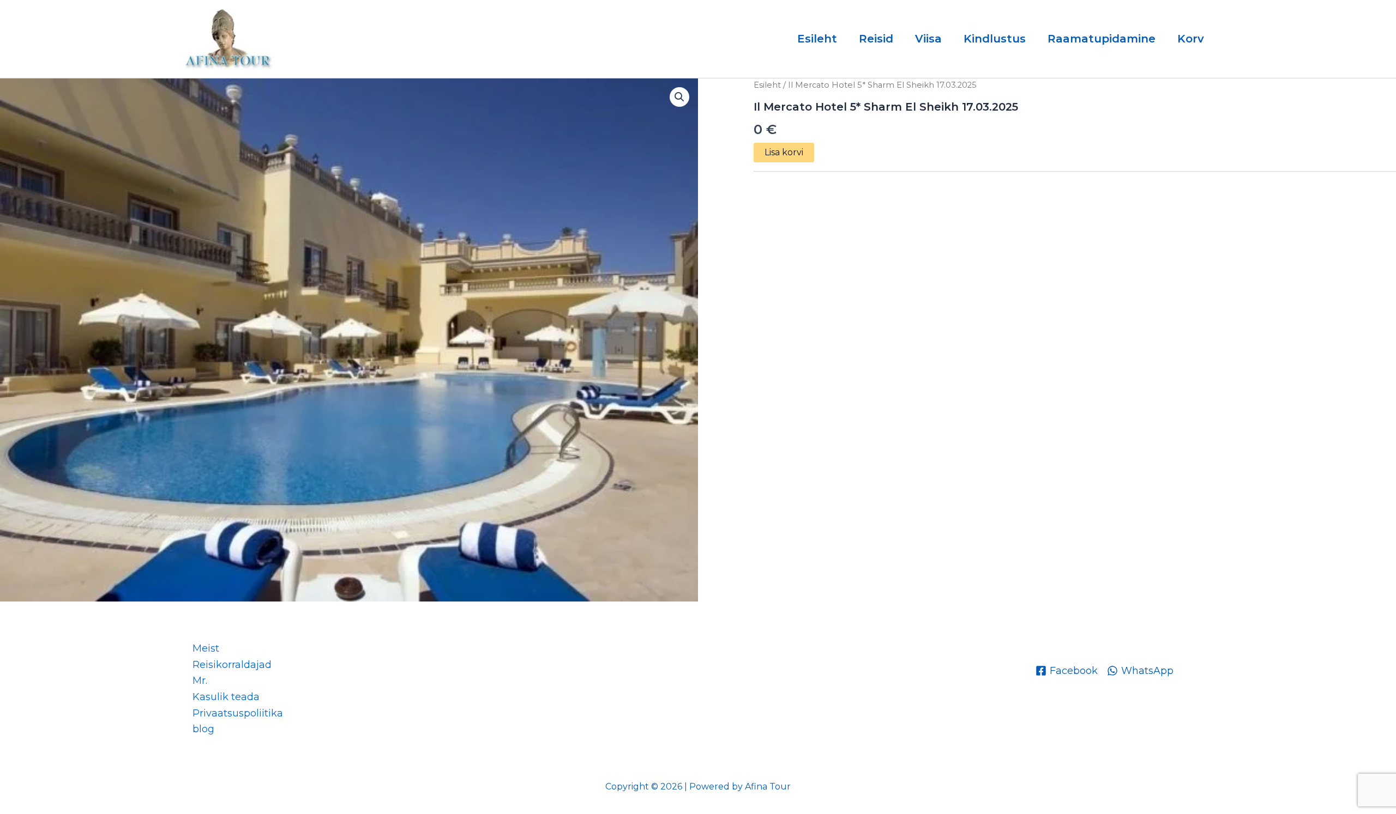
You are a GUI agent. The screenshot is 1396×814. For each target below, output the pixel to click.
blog (203, 729)
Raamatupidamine (1102, 38)
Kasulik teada (226, 697)
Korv (1190, 38)
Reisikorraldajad (232, 665)
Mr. (199, 681)
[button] (679, 97)
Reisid (876, 38)
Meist (205, 648)
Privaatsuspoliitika (237, 713)
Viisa (928, 38)
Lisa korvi (784, 152)
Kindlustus (995, 38)
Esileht (817, 38)
